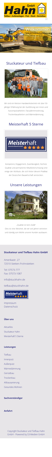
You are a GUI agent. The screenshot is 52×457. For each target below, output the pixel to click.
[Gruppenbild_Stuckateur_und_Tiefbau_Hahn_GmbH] (26, 70)
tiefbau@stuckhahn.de (16, 285)
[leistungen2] (26, 192)
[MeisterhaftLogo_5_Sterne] (26, 131)
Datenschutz (11, 306)
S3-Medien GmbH (36, 434)
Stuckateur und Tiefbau (26, 63)
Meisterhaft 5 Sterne (26, 124)
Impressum (10, 303)
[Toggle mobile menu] (46, 19)
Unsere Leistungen (26, 184)
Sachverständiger (13, 398)
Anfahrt (8, 410)
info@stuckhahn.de (14, 279)
